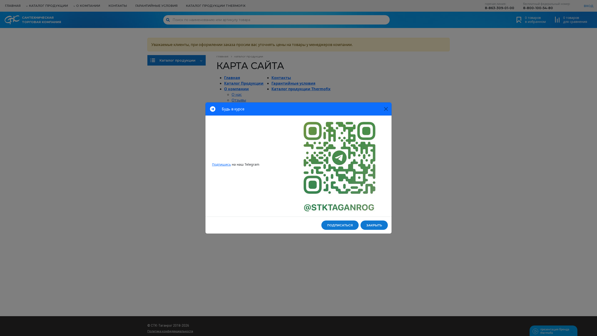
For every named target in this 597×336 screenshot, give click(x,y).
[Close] (386, 109)
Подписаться (340, 225)
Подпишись (221, 164)
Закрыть (374, 225)
